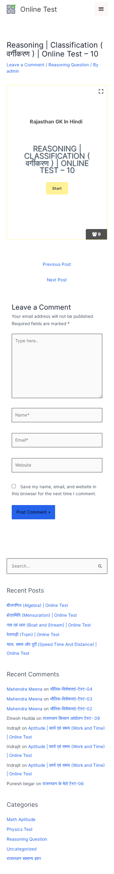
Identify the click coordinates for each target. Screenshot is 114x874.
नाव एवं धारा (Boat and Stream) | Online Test (49, 625)
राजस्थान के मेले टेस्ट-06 (63, 783)
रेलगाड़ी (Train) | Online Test (33, 634)
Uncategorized (21, 848)
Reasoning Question (68, 64)
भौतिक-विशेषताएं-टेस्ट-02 (71, 708)
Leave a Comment (25, 64)
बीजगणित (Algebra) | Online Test (37, 605)
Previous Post (57, 264)
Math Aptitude (21, 819)
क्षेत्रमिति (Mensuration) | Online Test (42, 615)
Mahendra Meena (24, 689)
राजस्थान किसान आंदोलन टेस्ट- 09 (71, 718)
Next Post (57, 279)
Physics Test (20, 829)
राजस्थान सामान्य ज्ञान (24, 858)
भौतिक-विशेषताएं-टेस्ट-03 (71, 698)
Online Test (38, 9)
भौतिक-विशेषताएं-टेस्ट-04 (71, 689)
